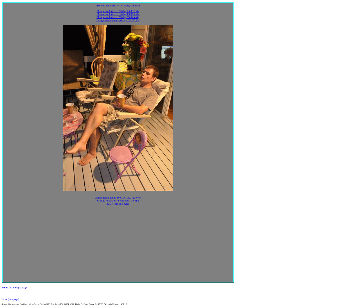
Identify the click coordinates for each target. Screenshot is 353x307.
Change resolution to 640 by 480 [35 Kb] (118, 14)
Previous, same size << (108, 5)
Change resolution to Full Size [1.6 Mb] (118, 200)
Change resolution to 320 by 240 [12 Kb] (118, 11)
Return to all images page (14, 287)
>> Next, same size (130, 5)
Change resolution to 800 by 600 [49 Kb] (118, 17)
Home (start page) (10, 299)
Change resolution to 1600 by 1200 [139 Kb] (118, 197)
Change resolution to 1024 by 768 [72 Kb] (118, 20)
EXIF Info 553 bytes (118, 203)
